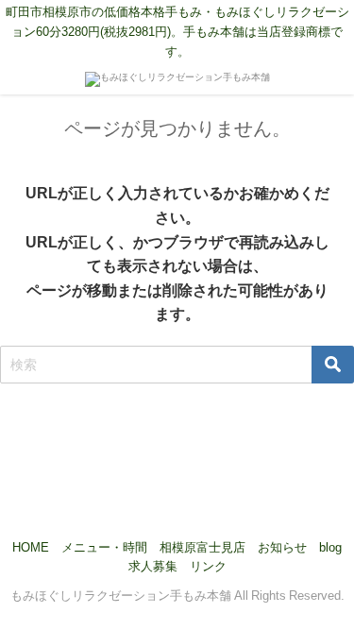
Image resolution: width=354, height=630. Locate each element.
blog (330, 547)
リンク (208, 566)
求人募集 (152, 566)
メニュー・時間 (104, 547)
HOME (30, 547)
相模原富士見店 (202, 547)
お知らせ (282, 547)
